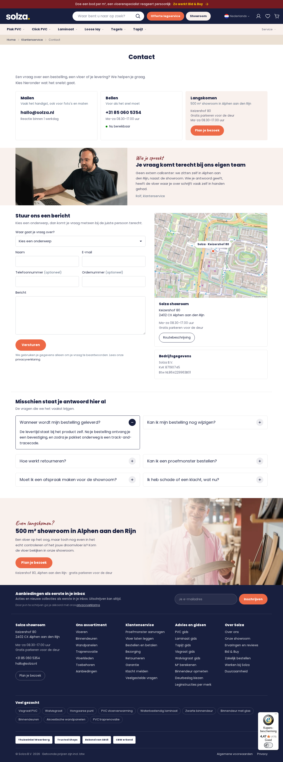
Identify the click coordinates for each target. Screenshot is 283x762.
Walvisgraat (53, 711)
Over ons (232, 632)
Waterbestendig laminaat (159, 711)
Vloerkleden (85, 658)
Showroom (198, 16)
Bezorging (133, 651)
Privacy (262, 754)
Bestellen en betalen (141, 645)
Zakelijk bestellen (238, 658)
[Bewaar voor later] (267, 16)
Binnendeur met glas (235, 711)
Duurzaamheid (236, 671)
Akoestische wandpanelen (66, 719)
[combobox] (108, 16)
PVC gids (181, 632)
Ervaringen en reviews (241, 645)
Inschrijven (253, 599)
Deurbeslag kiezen (189, 678)
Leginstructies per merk (193, 684)
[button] (277, 16)
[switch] (268, 745)
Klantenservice (32, 40)
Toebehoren (85, 665)
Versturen (31, 345)
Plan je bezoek (207, 130)
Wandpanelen (87, 645)
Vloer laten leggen (140, 638)
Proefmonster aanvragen (145, 632)
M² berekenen (185, 665)
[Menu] (276, 715)
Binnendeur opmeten (191, 671)
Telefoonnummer (38, 272)
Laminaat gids (186, 638)
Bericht (20, 292)
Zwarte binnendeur (199, 711)
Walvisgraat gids (187, 658)
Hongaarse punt (82, 711)
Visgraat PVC (28, 711)
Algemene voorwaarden (235, 754)
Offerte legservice (165, 16)
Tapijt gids (183, 645)
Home (11, 40)
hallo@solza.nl (37, 112)
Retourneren (135, 658)
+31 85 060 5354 (123, 112)
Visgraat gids (185, 651)
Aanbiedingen (86, 671)
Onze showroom (237, 638)
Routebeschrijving (177, 337)
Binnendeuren (86, 638)
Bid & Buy (232, 651)
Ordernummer (102, 272)
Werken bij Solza (237, 665)
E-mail (87, 252)
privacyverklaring (27, 359)
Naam (20, 252)
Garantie (132, 665)
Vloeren (82, 632)
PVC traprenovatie (106, 719)
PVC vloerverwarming (117, 711)
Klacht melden (137, 671)
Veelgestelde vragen (141, 678)
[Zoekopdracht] (138, 16)
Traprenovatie (87, 651)
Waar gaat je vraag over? (35, 232)
